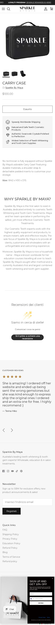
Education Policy (11, 543)
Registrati (11, 511)
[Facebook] (3, 471)
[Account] (45, 9)
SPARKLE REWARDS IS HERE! (35, 2)
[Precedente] (3, 430)
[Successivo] (12, 430)
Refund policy (9, 561)
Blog (4, 552)
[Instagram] (8, 471)
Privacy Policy (9, 538)
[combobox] (32, 598)
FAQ (4, 529)
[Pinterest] (21, 471)
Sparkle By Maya (14, 87)
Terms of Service (11, 557)
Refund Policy (9, 547)
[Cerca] (10, 9)
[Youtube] (12, 471)
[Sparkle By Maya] (27, 9)
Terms (48, 617)
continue (41, 603)
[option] (26, 2)
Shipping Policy (10, 534)
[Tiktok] (17, 471)
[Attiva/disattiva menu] (3, 9)
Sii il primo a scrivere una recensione (27, 337)
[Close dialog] (52, 578)
